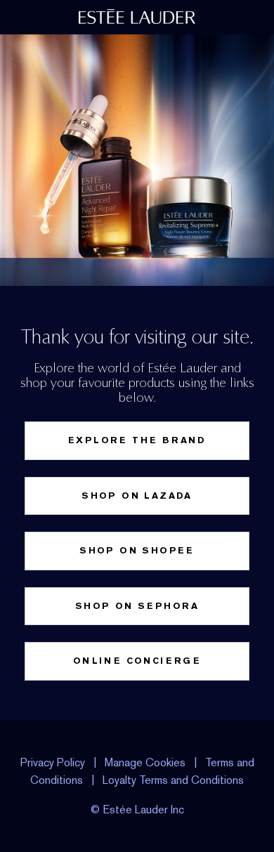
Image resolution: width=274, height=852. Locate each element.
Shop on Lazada (137, 496)
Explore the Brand (137, 440)
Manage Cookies (145, 762)
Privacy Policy (52, 762)
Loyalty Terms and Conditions (173, 780)
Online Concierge (137, 661)
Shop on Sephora (137, 606)
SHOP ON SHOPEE (137, 550)
